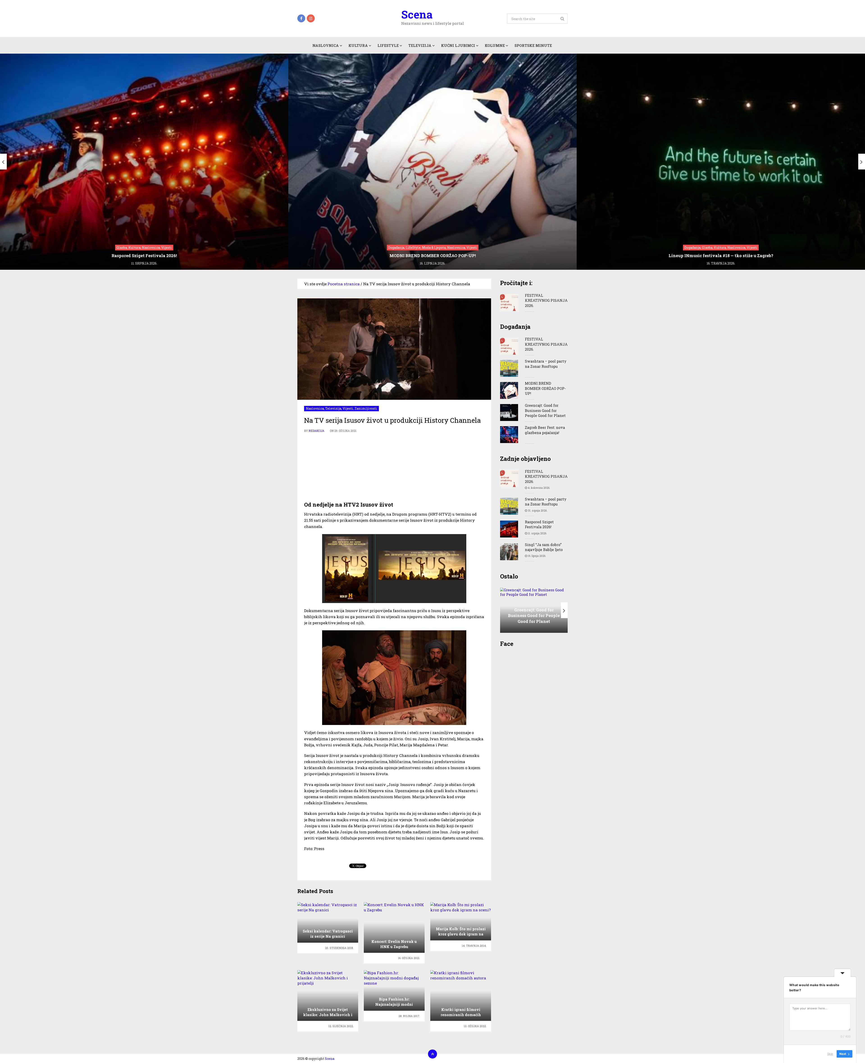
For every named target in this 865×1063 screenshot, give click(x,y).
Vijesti (348, 408)
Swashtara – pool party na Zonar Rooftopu (546, 363)
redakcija (316, 430)
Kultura (358, 45)
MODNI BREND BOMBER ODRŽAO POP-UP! (545, 388)
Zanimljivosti (366, 408)
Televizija (419, 45)
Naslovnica (325, 45)
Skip (830, 1054)
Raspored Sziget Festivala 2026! (539, 524)
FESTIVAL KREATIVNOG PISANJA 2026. (546, 300)
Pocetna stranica (344, 283)
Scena (416, 14)
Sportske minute (533, 45)
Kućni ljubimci (458, 45)
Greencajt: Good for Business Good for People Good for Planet (545, 410)
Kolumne (495, 45)
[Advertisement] (394, 467)
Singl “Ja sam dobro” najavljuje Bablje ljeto (544, 547)
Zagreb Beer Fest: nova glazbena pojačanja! (545, 430)
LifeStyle (388, 45)
